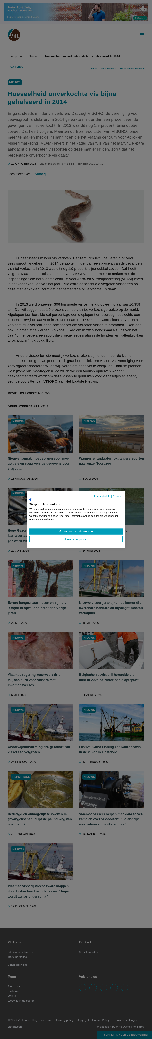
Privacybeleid (102, 496)
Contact (118, 496)
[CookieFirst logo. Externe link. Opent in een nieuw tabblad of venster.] (30, 499)
